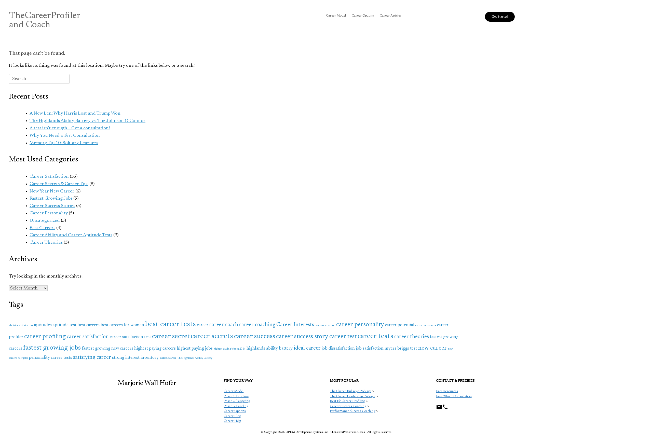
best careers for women (122, 325)
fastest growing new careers (107, 349)
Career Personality (49, 213)
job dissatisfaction (338, 349)
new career (432, 348)
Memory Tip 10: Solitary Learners (64, 143)
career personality (360, 325)
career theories (411, 337)
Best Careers (42, 228)
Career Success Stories (52, 206)
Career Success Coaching (348, 406)
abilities (13, 325)
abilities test (26, 325)
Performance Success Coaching (352, 411)
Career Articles (390, 15)
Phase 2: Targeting (237, 401)
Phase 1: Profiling (236, 396)
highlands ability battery (270, 349)
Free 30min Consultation (454, 396)
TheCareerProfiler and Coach (44, 20)
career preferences (425, 325)
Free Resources (447, 391)
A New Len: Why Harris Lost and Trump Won (75, 113)
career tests (375, 336)
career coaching (257, 325)
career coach (223, 325)
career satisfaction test (130, 337)
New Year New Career (52, 191)
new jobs (23, 358)
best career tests (170, 324)
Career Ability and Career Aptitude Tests (71, 235)
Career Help (232, 421)
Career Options (363, 15)
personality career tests (50, 358)
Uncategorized (45, 220)
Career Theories (46, 242)
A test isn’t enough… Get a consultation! (70, 128)
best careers (88, 325)
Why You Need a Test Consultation (65, 135)
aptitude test (64, 325)
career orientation (325, 325)
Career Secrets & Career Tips (59, 184)
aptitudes (43, 325)
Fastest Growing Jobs (51, 198)
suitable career (168, 358)
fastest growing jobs (52, 347)
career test (343, 337)
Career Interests (295, 325)
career (202, 325)
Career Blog (232, 416)
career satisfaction (88, 337)
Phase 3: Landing (236, 406)
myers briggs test (401, 349)
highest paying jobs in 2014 (230, 349)
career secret (171, 336)
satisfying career (92, 357)
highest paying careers (155, 349)
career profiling (45, 337)
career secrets (212, 336)
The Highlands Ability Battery (194, 358)
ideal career (307, 348)
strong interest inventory (135, 358)
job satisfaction (370, 349)
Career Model (336, 15)
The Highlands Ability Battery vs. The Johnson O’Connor (87, 121)
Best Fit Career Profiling (347, 401)
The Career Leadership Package (352, 396)
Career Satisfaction (49, 176)
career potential (399, 325)
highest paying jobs (195, 349)
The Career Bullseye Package (350, 391)
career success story (302, 337)
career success (254, 336)
